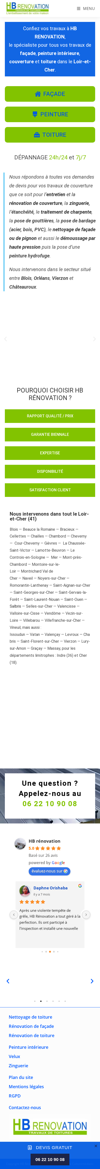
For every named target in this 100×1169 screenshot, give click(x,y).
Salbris (15, 606)
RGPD (15, 1096)
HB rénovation (44, 841)
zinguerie (79, 203)
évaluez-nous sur (47, 871)
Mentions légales (26, 1086)
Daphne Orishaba (50, 888)
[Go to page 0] (42, 951)
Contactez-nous (25, 1107)
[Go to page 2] (50, 952)
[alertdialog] (50, 1155)
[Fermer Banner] (96, 1146)
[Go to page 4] (57, 951)
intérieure (28, 1047)
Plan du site (21, 1077)
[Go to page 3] (54, 951)
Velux (14, 1056)
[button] (5, 339)
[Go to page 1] (46, 951)
